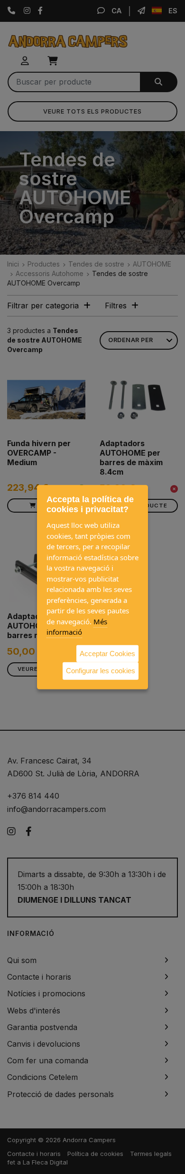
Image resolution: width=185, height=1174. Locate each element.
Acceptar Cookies (107, 653)
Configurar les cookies (100, 671)
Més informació (76, 626)
